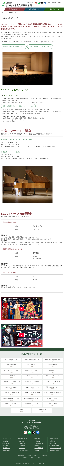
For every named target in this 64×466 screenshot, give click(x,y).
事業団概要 (37, 441)
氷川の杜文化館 (53, 404)
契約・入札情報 (38, 448)
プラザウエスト (53, 365)
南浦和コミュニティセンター (32, 393)
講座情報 (5, 445)
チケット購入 (6, 443)
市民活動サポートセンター (32, 404)
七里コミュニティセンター (32, 376)
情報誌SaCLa (6, 448)
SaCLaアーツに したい (13, 46)
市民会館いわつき (11, 365)
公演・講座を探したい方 (14, 9)
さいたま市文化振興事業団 (18, 4)
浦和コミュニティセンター (12, 393)
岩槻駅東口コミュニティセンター (11, 399)
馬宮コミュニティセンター (12, 387)
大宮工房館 (12, 376)
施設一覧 (21, 441)
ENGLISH (47, 2)
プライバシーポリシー (33, 455)
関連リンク (44, 455)
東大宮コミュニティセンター (11, 371)
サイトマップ (38, 2)
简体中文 (60, 2)
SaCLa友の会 (6, 450)
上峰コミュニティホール (53, 382)
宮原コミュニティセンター (53, 376)
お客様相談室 (21, 455)
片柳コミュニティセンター (53, 387)
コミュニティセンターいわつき (53, 393)
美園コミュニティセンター (12, 404)
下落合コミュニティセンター (32, 387)
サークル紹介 (53, 443)
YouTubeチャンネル (55, 450)
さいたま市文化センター (11, 360)
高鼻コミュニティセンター (32, 371)
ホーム (4, 12)
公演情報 (5, 441)
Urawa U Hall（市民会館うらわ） (32, 360)
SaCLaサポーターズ (55, 448)
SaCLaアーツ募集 (55, 445)
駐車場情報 (22, 445)
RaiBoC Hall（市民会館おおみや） (53, 360)
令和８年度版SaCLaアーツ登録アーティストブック (18, 106)
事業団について (54, 9)
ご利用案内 (22, 443)
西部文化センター (53, 371)
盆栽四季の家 (42, 410)
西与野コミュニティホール (32, 382)
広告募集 (36, 450)
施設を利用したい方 (35, 9)
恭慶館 (21, 410)
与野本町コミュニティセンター (12, 382)
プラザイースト (32, 365)
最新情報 (30, 2)
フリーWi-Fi (22, 448)
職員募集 (36, 445)
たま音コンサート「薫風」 (11, 152)
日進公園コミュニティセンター (32, 399)
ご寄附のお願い (38, 443)
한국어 (54, 2)
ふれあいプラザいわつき (53, 399)
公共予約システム (23, 450)
